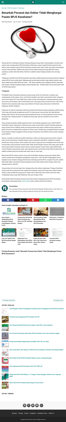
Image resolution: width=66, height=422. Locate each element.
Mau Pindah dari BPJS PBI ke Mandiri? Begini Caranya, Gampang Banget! (30, 358)
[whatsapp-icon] (41, 405)
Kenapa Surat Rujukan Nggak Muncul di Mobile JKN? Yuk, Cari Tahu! (29, 341)
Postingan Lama (58, 300)
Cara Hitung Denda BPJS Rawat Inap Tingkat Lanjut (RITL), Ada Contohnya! (31, 325)
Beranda (14, 413)
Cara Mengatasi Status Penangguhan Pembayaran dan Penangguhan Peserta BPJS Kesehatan (36, 308)
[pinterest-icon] (33, 405)
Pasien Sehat (25, 181)
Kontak (26, 413)
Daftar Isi (51, 413)
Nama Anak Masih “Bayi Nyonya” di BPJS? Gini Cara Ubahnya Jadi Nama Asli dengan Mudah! (36, 350)
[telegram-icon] (37, 405)
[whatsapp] (45, 200)
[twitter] (20, 200)
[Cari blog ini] (63, 2)
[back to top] (62, 418)
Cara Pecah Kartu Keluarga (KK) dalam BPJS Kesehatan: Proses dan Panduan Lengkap (34, 333)
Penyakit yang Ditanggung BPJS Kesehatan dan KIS (24, 317)
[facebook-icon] (24, 405)
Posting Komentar (27, 22)
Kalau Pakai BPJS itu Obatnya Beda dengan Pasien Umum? (26, 382)
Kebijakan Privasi (42, 413)
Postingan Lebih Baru (9, 300)
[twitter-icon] (28, 405)
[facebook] (8, 200)
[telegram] (58, 200)
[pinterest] (33, 200)
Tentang (20, 413)
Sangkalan (33, 413)
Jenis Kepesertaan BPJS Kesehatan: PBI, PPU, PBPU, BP (26, 366)
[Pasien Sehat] (33, 2)
